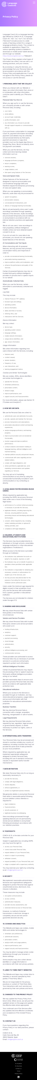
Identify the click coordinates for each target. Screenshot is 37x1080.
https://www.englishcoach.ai (13, 56)
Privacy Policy (18, 1073)
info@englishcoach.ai (14, 870)
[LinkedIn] (18, 1077)
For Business (18, 1066)
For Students (18, 1063)
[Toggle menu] (34, 3)
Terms (18, 1071)
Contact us (19, 1068)
